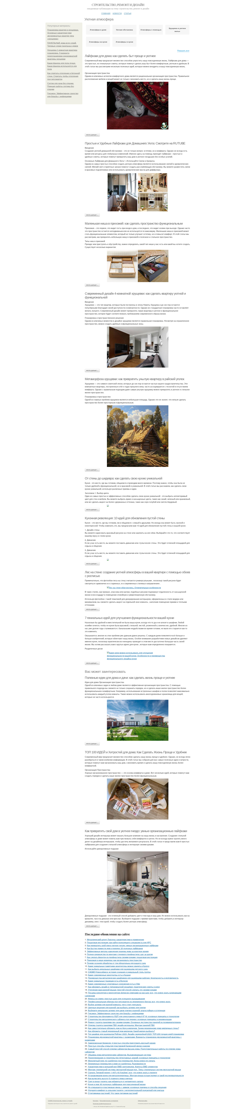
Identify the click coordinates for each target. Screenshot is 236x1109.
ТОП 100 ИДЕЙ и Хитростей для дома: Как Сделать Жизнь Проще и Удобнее (136, 752)
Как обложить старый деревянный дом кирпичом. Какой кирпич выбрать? (121, 1031)
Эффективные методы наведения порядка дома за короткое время (118, 951)
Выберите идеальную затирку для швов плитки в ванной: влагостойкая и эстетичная (126, 1010)
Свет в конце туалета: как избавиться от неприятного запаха (115, 1081)
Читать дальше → (92, 135)
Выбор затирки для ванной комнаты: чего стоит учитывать (114, 1004)
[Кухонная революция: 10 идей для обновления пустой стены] (138, 560)
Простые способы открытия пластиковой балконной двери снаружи (119, 1045)
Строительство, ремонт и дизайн (118, 5)
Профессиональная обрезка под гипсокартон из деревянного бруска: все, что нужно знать (129, 1001)
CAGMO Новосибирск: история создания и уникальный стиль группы (119, 972)
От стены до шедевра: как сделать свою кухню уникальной (123, 478)
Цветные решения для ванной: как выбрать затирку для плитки (117, 1007)
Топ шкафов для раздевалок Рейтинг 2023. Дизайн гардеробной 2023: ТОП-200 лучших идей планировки (136, 1034)
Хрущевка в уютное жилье (177, 29)
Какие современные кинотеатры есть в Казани (109, 975)
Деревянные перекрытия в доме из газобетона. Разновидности (117, 1063)
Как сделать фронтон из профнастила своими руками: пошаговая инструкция (122, 957)
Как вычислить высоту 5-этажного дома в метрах (110, 1078)
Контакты (95, 1100)
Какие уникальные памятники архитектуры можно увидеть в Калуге (118, 966)
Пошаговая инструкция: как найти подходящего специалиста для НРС (119, 942)
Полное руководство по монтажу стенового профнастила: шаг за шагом (120, 954)
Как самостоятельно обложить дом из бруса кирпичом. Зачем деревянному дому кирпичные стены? (133, 1028)
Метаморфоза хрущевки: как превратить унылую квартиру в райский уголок (134, 379)
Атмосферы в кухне (124, 42)
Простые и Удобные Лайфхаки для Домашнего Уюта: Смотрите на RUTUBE (135, 143)
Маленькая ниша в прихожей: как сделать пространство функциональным (134, 223)
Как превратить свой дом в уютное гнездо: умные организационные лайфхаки (136, 831)
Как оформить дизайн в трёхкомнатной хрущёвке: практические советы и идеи (124, 986)
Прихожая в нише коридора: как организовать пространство (114, 960)
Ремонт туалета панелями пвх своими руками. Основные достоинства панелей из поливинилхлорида (134, 1022)
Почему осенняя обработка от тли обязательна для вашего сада (116, 963)
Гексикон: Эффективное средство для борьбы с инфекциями (116, 1013)
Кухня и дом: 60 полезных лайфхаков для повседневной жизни (117, 1084)
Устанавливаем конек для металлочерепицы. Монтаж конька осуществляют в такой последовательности (136, 1075)
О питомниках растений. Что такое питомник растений (113, 1093)
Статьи (127, 13)
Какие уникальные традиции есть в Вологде (108, 980)
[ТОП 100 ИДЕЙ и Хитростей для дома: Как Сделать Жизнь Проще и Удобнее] (138, 799)
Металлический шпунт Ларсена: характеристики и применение (115, 939)
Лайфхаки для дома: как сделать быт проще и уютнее (120, 56)
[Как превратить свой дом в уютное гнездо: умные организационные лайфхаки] (138, 882)
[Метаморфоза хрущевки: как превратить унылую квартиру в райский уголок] (138, 436)
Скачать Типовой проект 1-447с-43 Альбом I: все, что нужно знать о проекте (122, 1072)
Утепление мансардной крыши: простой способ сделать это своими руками (122, 989)
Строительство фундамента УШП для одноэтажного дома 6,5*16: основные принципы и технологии (133, 1016)
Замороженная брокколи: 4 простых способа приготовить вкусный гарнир (121, 1043)
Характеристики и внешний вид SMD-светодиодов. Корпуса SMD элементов (123, 1066)
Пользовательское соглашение (109, 1100)
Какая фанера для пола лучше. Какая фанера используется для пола (62, 66)
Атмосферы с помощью (150, 29)
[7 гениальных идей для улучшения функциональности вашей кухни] (138, 655)
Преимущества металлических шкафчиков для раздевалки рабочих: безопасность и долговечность (133, 978)
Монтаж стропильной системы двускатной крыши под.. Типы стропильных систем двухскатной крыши (134, 1069)
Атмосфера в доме (98, 29)
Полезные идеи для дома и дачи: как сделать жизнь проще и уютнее (130, 678)
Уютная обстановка (124, 29)
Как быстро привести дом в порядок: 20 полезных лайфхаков (115, 948)
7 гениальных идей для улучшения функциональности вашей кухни (129, 618)
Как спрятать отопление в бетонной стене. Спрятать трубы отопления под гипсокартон (63, 76)
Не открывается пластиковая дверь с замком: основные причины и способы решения (127, 1087)
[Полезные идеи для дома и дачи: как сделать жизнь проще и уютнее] (138, 720)
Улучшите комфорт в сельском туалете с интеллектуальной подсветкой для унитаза (126, 1090)
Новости (117, 13)
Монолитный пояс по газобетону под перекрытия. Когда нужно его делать (121, 1060)
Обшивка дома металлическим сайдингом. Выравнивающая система (119, 1054)
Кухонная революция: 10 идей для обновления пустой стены (125, 518)
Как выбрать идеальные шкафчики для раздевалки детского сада (118, 969)
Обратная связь (142, 1100)
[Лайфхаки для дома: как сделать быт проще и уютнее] (138, 105)
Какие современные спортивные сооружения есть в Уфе (114, 983)
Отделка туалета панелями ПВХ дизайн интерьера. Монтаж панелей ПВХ (121, 1025)
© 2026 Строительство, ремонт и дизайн (60, 1100)
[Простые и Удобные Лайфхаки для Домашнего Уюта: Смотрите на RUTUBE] (138, 192)
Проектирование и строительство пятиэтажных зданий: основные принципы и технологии (129, 1057)
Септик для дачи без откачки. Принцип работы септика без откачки (60, 86)
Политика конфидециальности (102, 1103)
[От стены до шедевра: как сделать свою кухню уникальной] (138, 506)
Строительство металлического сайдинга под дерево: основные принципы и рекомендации (130, 1019)
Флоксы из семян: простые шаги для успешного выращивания (116, 998)
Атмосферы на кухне (98, 42)
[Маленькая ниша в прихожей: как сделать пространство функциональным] (138, 266)
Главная (105, 13)
